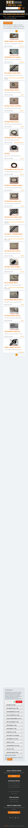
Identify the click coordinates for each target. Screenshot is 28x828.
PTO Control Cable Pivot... (12, 73)
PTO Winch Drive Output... (12, 315)
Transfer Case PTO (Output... (13, 137)
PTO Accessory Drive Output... (13, 299)
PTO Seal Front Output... (12, 90)
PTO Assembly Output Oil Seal (13, 169)
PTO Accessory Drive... (11, 283)
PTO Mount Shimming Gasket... (13, 185)
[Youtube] (15, 817)
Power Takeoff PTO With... (12, 347)
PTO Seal (7, 153)
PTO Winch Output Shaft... (12, 251)
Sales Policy (6, 825)
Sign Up (10, 759)
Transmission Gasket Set (12, 331)
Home (4, 16)
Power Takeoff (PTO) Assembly (14, 41)
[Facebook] (12, 817)
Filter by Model (8, 23)
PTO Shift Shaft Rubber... (12, 267)
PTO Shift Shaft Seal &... (12, 122)
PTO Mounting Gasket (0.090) (13, 217)
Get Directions (14, 812)
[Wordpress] (18, 817)
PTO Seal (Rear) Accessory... (13, 106)
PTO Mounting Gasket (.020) (12, 201)
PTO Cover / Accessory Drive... (13, 234)
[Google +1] (10, 817)
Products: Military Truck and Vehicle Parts (16, 16)
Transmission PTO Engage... (12, 57)
